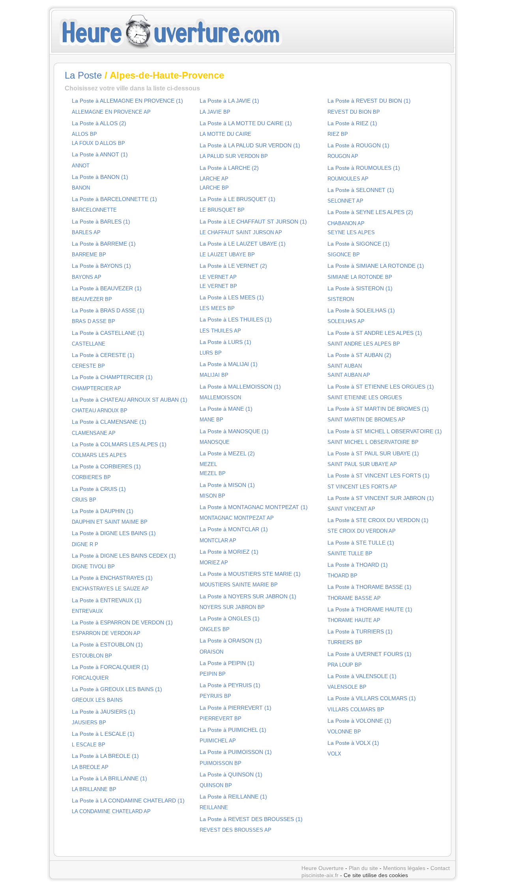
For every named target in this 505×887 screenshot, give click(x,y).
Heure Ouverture (322, 868)
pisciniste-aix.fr (320, 875)
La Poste (83, 75)
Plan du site (363, 868)
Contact (440, 868)
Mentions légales (404, 868)
